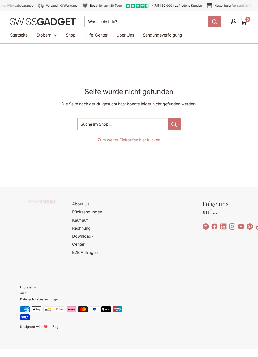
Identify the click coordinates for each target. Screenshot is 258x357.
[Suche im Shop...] (174, 124)
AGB (23, 293)
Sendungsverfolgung (162, 35)
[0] (244, 22)
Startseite (19, 35)
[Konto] (233, 21)
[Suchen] (214, 21)
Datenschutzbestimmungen (39, 299)
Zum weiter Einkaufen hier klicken (129, 139)
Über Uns (125, 35)
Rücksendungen (87, 212)
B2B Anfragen (85, 252)
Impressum (28, 287)
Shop (71, 35)
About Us (80, 203)
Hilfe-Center (96, 35)
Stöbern (44, 35)
